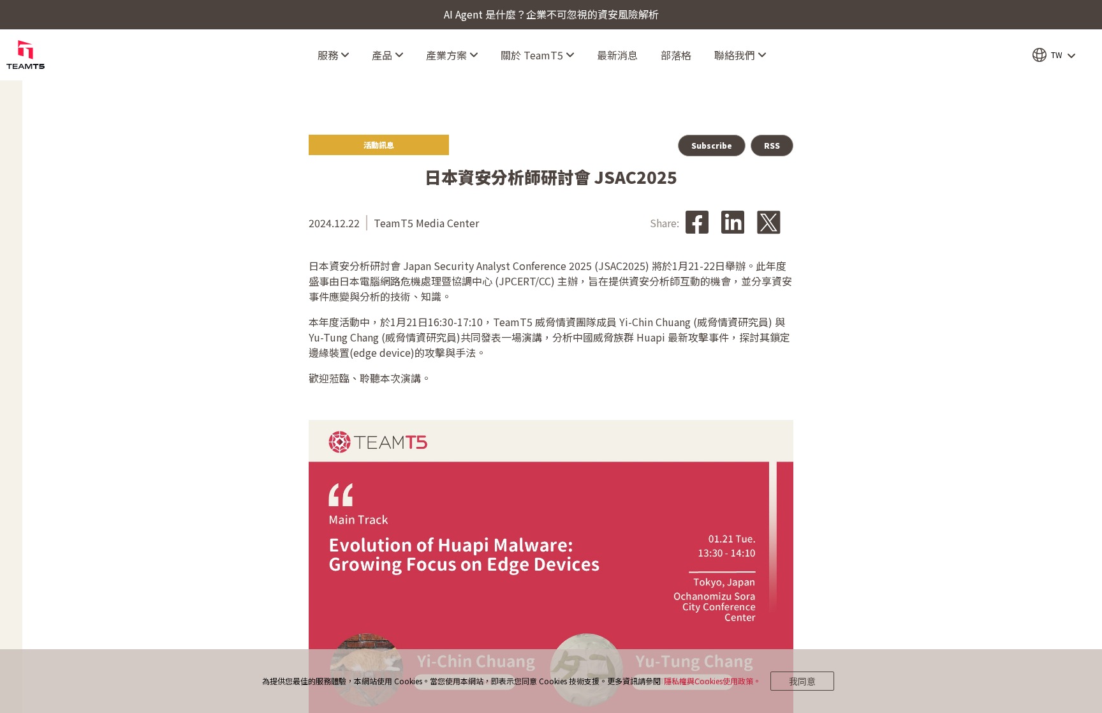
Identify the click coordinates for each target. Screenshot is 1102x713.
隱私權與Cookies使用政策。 (712, 680)
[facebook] (697, 223)
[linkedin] (732, 223)
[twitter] (769, 223)
